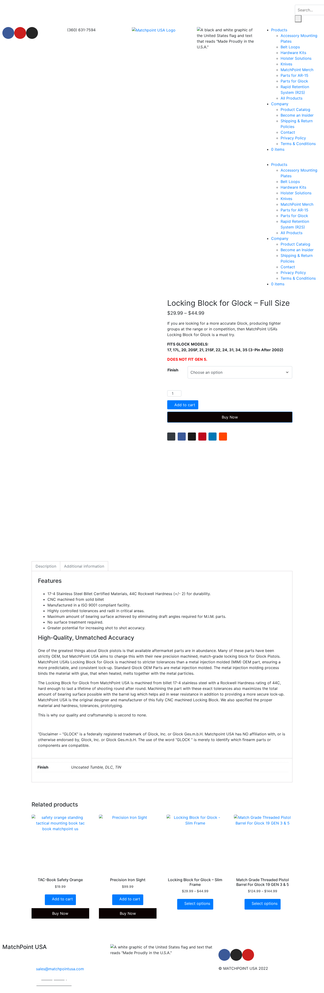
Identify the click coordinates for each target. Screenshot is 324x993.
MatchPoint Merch (297, 69)
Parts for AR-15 (294, 75)
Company (279, 103)
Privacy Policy (293, 138)
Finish (172, 370)
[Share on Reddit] (223, 437)
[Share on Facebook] (182, 437)
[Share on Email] (171, 437)
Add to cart (184, 404)
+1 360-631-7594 (60, 959)
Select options (197, 903)
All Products (291, 98)
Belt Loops (290, 47)
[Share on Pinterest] (202, 437)
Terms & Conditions (298, 143)
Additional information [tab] (84, 566)
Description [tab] (46, 566)
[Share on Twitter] (192, 437)
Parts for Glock (294, 81)
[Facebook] (8, 33)
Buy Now (230, 417)
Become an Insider (297, 115)
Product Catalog (295, 109)
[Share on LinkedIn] (212, 437)
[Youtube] (20, 33)
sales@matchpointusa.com (60, 968)
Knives (286, 64)
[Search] (298, 18)
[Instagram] (32, 33)
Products (279, 29)
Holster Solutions (296, 58)
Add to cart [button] (62, 899)
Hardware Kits (293, 52)
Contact (288, 132)
